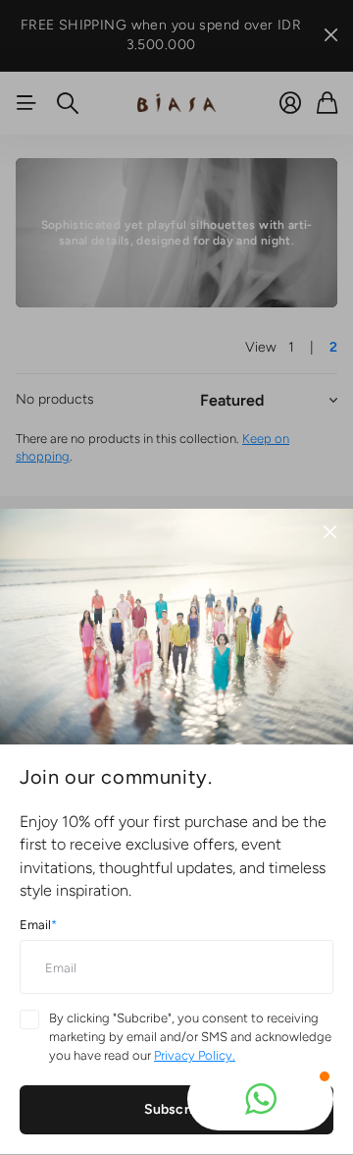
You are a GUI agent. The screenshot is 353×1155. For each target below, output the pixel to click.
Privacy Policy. (194, 1055)
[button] (260, 1099)
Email (38, 924)
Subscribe (176, 1109)
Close (329, 532)
